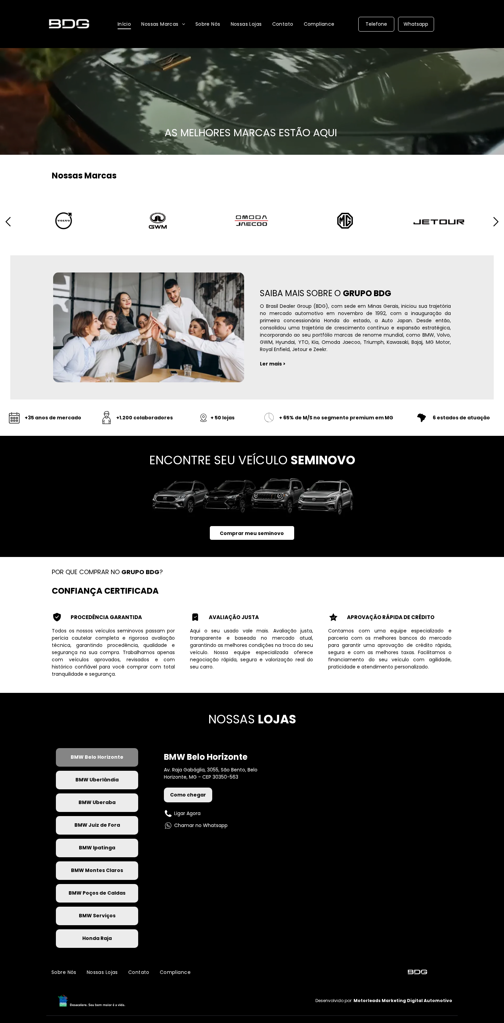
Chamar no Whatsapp (201, 825)
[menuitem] (124, 24)
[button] (8, 228)
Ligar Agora (187, 813)
